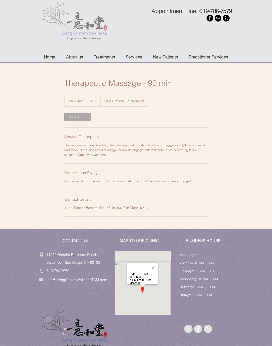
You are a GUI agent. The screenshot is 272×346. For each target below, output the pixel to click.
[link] (77, 117)
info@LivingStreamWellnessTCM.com (77, 279)
